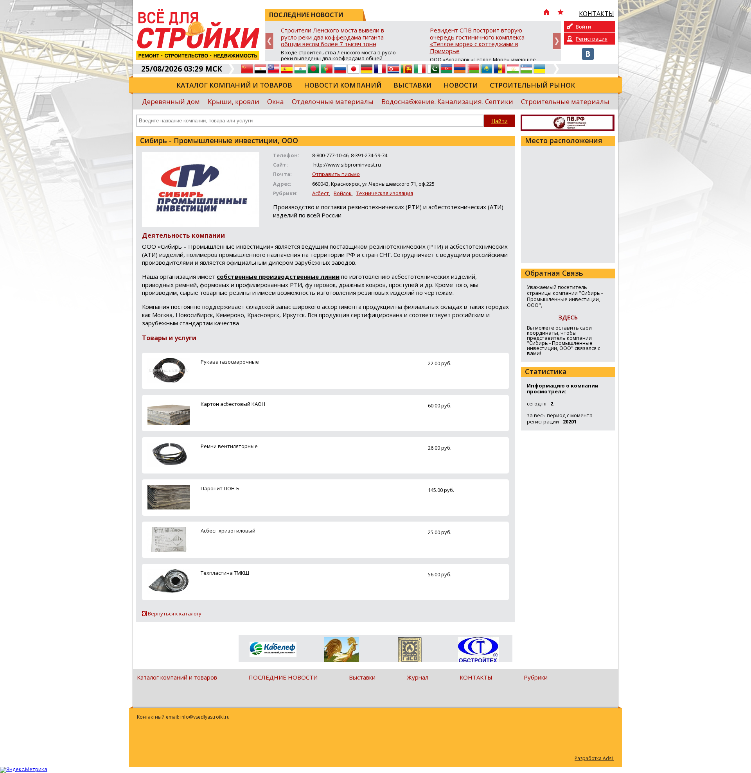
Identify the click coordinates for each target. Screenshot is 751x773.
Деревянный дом (171, 101)
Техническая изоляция (384, 193)
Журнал (417, 677)
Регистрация (591, 38)
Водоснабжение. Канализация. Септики (447, 101)
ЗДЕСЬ (568, 317)
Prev (269, 41)
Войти (583, 26)
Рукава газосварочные (230, 361)
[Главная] (546, 13)
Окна (275, 101)
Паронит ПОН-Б (220, 488)
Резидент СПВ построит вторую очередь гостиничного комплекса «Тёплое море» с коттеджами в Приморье (477, 41)
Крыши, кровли (233, 101)
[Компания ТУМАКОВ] (341, 651)
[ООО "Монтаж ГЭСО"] (410, 651)
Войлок (343, 193)
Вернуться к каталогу (174, 613)
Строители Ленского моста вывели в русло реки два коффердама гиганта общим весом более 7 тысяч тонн (332, 37)
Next (557, 41)
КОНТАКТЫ (476, 677)
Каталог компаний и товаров (234, 85)
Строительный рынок (532, 85)
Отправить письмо (336, 174)
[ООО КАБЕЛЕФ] (273, 650)
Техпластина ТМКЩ (225, 572)
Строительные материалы (565, 101)
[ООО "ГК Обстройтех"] (478, 650)
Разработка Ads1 (594, 758)
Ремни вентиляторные (229, 446)
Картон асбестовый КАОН (233, 403)
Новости (461, 85)
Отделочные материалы (333, 101)
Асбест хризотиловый (228, 530)
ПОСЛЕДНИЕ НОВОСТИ (283, 677)
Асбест (320, 193)
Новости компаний (343, 85)
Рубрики (536, 677)
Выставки (412, 85)
